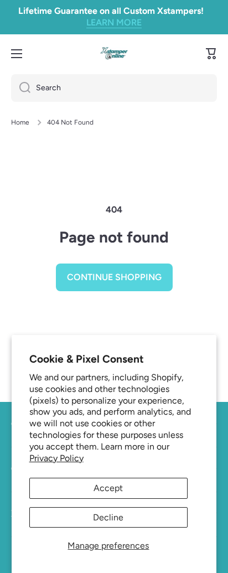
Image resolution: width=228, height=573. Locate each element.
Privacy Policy (56, 458)
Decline (108, 517)
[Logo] (114, 53)
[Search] (20, 88)
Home (20, 122)
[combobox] (114, 88)
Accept (108, 488)
